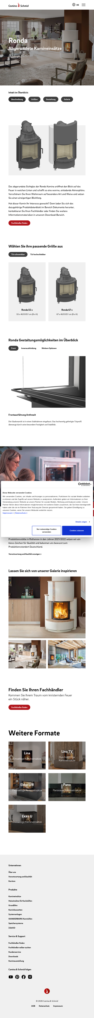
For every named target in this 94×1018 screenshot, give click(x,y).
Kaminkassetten (15, 910)
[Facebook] (23, 976)
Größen (34, 99)
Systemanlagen (15, 914)
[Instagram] (30, 976)
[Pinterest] (17, 976)
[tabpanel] (47, 293)
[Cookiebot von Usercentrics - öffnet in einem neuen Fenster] (81, 484)
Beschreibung (17, 99)
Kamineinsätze (14, 896)
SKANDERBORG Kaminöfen (20, 919)
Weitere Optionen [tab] (49, 348)
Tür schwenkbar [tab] (18, 254)
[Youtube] (10, 976)
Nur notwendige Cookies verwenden (47, 530)
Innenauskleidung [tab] (28, 348)
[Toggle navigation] (84, 5)
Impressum (7, 513)
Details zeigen (81, 522)
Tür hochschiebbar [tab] (38, 254)
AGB (33, 1006)
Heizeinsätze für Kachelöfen (20, 901)
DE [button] (77, 5)
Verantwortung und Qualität (20, 876)
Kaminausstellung (16, 961)
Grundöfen (12, 905)
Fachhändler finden (19, 223)
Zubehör (11, 927)
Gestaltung (50, 99)
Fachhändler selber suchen (19, 947)
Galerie (67, 99)
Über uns (12, 872)
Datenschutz (20, 513)
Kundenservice (14, 952)
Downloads (13, 956)
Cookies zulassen (77, 530)
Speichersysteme (15, 923)
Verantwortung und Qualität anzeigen (24, 554)
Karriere (11, 881)
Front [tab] (13, 348)
